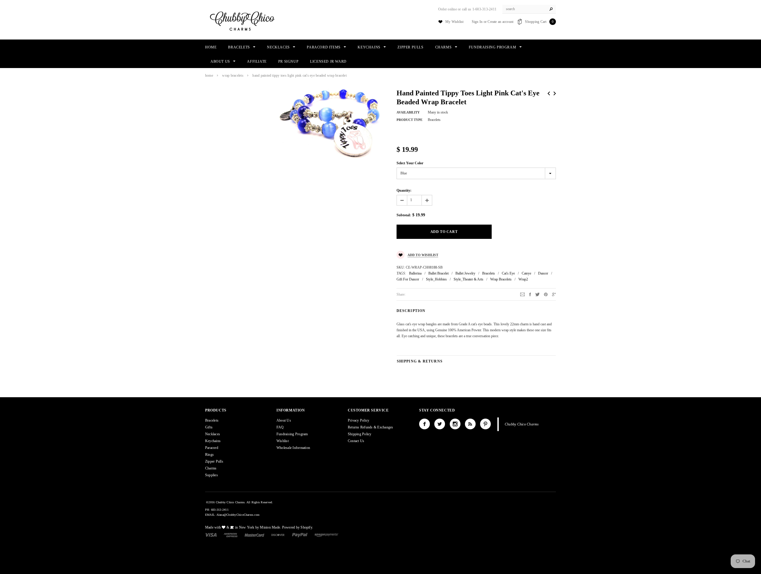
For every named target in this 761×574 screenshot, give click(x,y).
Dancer (543, 273)
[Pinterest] (546, 294)
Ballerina (415, 273)
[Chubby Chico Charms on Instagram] (455, 424)
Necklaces (212, 434)
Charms (210, 468)
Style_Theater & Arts (468, 279)
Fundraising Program (292, 434)
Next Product (555, 93)
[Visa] (211, 535)
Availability (408, 112)
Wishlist (282, 441)
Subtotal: (404, 215)
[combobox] (529, 9)
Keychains (213, 441)
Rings (209, 454)
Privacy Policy (358, 420)
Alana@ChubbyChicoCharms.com (238, 514)
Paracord (211, 448)
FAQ (280, 427)
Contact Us (356, 441)
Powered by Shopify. (297, 527)
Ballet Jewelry (465, 273)
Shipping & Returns (420, 361)
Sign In (477, 22)
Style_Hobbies (436, 279)
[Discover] (278, 535)
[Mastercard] (254, 535)
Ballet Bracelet (438, 273)
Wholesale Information (293, 448)
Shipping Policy (360, 434)
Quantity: (404, 190)
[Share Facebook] (530, 294)
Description (411, 311)
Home (209, 75)
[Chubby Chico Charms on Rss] (470, 424)
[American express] (231, 535)
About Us (283, 420)
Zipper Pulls (214, 461)
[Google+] (554, 294)
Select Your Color (410, 163)
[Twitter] (537, 294)
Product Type (409, 120)
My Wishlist (454, 22)
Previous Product (549, 93)
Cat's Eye (508, 273)
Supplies (211, 475)
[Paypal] (300, 535)
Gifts (209, 427)
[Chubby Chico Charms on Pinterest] (485, 424)
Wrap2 (523, 279)
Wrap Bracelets (232, 75)
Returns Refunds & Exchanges (370, 427)
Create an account (500, 22)
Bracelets (488, 273)
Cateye (526, 273)
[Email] (522, 294)
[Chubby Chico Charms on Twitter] (439, 424)
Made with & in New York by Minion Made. (243, 527)
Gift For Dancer (408, 279)
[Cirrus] (326, 535)
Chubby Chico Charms (522, 424)
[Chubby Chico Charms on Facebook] (424, 424)
